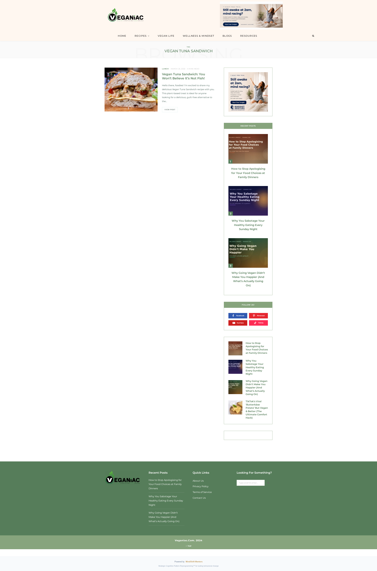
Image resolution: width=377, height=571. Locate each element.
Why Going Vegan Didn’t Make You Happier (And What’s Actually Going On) (256, 388)
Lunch (165, 69)
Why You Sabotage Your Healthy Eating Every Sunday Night (248, 225)
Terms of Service (202, 492)
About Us (198, 480)
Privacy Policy (201, 486)
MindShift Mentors (194, 562)
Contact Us (199, 497)
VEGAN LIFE (166, 35)
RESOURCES (248, 35)
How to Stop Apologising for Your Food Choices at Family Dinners (248, 173)
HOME (122, 35)
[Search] (313, 36)
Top (189, 546)
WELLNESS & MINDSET (198, 35)
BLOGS (227, 35)
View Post (169, 110)
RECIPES (141, 35)
